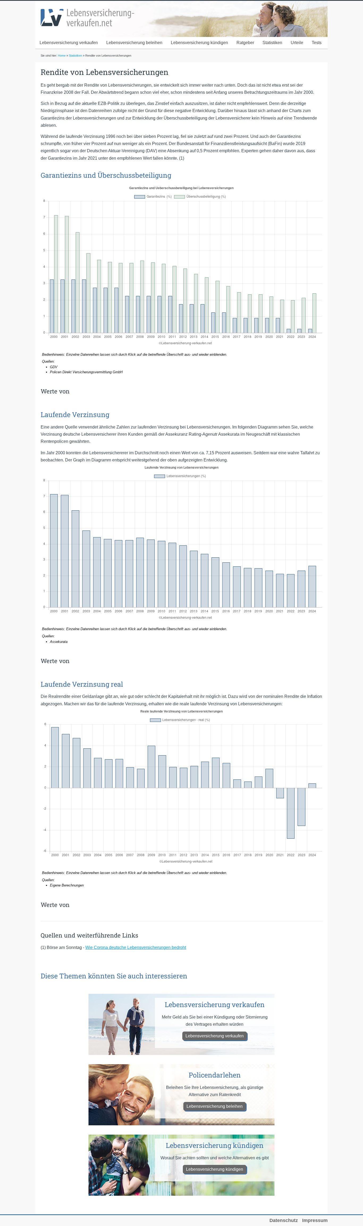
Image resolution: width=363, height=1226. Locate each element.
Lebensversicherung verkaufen (69, 42)
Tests (317, 42)
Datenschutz (283, 1220)
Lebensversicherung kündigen (199, 42)
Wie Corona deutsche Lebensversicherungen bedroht (135, 947)
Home (62, 55)
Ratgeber (245, 42)
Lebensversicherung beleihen (134, 42)
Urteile (297, 42)
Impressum (315, 1220)
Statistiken (272, 42)
